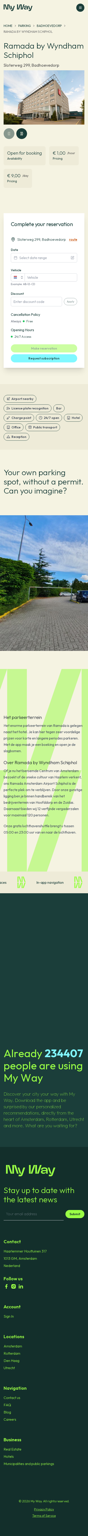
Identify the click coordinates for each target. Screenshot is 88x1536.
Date (14, 250)
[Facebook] (6, 1286)
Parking (24, 26)
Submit (74, 1214)
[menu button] (80, 8)
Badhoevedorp (49, 26)
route (73, 239)
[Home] (44, 1170)
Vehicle (16, 270)
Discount (17, 294)
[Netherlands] (18, 277)
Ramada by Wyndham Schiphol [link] (28, 32)
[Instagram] (13, 1286)
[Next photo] (21, 133)
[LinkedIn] (20, 1286)
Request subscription (44, 358)
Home (8, 26)
